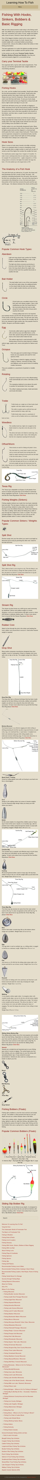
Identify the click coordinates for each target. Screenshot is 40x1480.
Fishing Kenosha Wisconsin (12, 1305)
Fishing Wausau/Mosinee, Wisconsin (14, 1359)
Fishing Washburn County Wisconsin (14, 1356)
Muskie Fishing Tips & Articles (10, 1449)
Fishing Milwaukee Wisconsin (12, 1325)
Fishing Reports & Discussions (11, 1281)
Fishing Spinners (7, 1256)
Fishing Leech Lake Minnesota (13, 1375)
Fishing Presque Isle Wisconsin (13, 1333)
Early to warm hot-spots (10, 1435)
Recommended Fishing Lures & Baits (13, 1266)
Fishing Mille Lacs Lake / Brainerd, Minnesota (17, 1383)
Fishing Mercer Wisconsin (11, 1319)
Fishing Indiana (8, 1424)
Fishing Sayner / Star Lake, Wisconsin (15, 1342)
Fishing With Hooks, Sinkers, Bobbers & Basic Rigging (18, 1245)
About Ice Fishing (7, 1284)
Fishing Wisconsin (9, 1291)
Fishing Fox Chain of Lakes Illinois (14, 1415)
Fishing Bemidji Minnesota (11, 1369)
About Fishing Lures (8, 1250)
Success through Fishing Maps (11, 1279)
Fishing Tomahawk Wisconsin (12, 1353)
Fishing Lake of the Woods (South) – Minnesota (18, 1380)
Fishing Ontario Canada (11, 1430)
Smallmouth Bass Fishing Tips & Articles (13, 1459)
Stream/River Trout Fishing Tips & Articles (14, 1462)
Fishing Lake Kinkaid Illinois (12, 1418)
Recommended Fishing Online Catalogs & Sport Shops (18, 1269)
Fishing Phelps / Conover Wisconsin (14, 1330)
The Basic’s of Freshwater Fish (11, 1232)
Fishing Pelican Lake (10, 1386)
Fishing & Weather (7, 1235)
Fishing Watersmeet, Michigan (13, 1407)
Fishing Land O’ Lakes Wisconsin (13, 1311)
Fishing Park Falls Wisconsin (12, 1336)
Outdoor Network (31, 1477)
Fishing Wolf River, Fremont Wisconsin (15, 1361)
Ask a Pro (5, 1286)
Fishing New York (9, 1410)
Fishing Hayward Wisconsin (12, 1302)
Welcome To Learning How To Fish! (12, 1224)
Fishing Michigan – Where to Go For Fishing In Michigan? (20, 1389)
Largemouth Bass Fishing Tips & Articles (13, 1446)
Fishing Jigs (5, 1261)
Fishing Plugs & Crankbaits (10, 1253)
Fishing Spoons (6, 1258)
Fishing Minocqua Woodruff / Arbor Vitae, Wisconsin (19, 1322)
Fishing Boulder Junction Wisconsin (14, 1294)
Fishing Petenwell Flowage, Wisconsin (15, 1328)
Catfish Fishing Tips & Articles (10, 1443)
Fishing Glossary (7, 1242)
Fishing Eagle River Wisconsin (13, 1299)
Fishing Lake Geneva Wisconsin (13, 1308)
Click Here (15, 706)
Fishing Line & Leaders (8, 1240)
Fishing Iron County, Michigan (12, 1401)
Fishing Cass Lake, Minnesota (13, 1372)
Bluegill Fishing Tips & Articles (10, 1438)
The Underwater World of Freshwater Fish (14, 1229)
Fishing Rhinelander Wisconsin (13, 1339)
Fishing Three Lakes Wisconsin (13, 1350)
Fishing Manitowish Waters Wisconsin (15, 1316)
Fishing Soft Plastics (8, 1263)
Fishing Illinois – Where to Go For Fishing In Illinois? (19, 1413)
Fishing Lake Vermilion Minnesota (14, 1377)
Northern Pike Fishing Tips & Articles (12, 1451)
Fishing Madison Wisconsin (12, 1313)
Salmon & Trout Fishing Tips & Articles (13, 1456)
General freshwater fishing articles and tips (14, 1433)
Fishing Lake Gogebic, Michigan (13, 1404)
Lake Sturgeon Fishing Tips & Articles (13, 1464)
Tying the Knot (6, 1227)
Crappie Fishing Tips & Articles (11, 1441)
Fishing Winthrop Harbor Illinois (13, 1421)
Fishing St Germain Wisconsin (13, 1344)
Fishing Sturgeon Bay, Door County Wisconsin (17, 1347)
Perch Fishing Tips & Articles (10, 1454)
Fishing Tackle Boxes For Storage (12, 1276)
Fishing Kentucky (9, 1427)
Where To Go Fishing (8, 1289)
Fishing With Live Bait (8, 1248)
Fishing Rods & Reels (8, 1237)
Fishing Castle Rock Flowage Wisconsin (15, 1297)
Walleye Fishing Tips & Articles (11, 1467)
